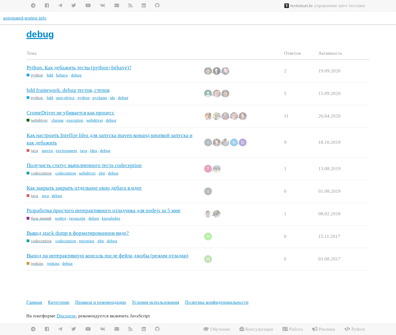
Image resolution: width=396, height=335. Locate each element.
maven (47, 150)
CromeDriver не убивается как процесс (70, 113)
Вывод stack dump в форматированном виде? (78, 233)
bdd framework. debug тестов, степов (68, 90)
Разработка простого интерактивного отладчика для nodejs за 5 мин (103, 210)
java (83, 150)
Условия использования (155, 302)
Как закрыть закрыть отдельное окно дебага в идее (84, 188)
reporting (86, 240)
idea (93, 150)
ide (112, 97)
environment (66, 150)
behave (62, 75)
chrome (57, 120)
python (84, 97)
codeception (65, 173)
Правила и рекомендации (100, 302)
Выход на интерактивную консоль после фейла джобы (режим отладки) (107, 256)
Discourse (66, 315)
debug (76, 75)
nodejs (60, 218)
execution (75, 120)
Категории (58, 302)
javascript (77, 218)
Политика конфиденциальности (216, 302)
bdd (50, 75)
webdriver (94, 120)
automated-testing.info (24, 17)
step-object (65, 97)
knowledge (111, 218)
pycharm (100, 97)
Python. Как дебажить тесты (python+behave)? (79, 68)
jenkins (53, 263)
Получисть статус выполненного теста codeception (84, 165)
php (102, 173)
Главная (34, 302)
